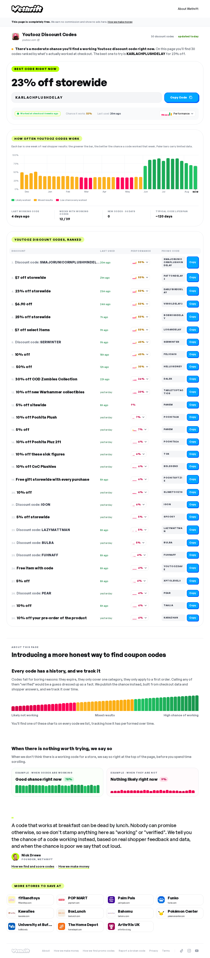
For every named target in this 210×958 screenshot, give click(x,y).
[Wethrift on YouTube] (196, 950)
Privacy (153, 950)
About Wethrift (188, 8)
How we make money (120, 21)
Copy (192, 262)
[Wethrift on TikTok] (181, 950)
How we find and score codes (32, 866)
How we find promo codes (99, 950)
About (46, 950)
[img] (105, 173)
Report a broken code (132, 950)
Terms (166, 950)
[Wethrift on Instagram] (189, 950)
